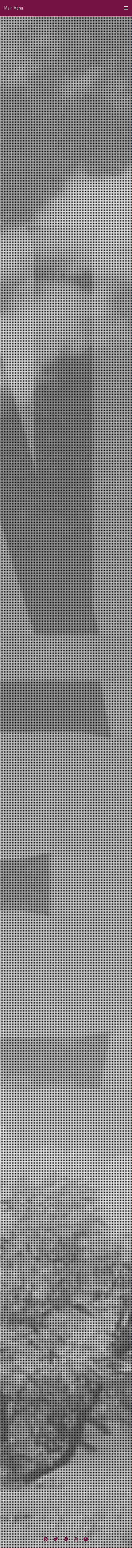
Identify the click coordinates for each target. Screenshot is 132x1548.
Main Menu (13, 8)
